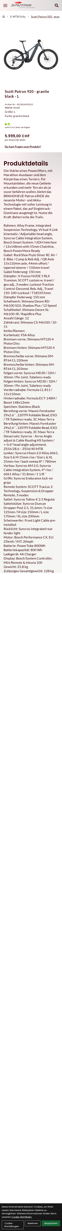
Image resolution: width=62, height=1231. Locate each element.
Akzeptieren (51, 1223)
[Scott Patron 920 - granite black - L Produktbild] (31, 54)
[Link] (5, 5)
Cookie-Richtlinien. (21, 1217)
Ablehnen (32, 1223)
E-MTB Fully (18, 16)
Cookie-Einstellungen (11, 1225)
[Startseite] (3, 16)
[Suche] (56, 5)
